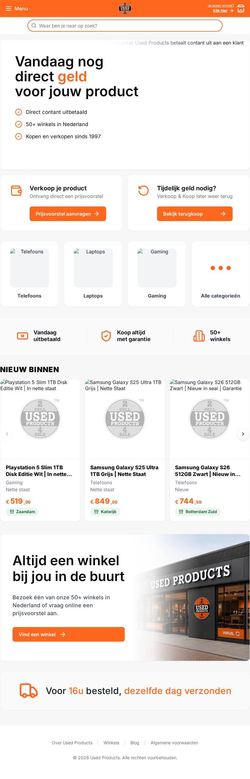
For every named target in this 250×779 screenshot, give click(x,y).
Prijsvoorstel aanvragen (63, 214)
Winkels (111, 742)
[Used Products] (125, 8)
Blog (134, 742)
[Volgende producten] (243, 434)
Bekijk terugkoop (183, 214)
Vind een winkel (37, 634)
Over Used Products (72, 742)
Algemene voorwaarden (174, 742)
